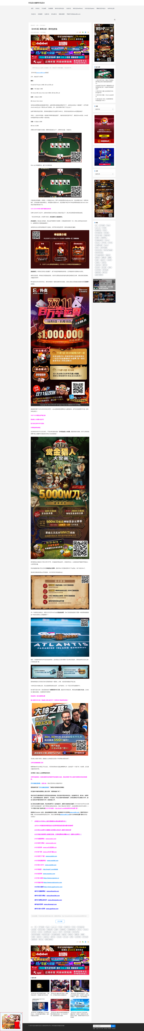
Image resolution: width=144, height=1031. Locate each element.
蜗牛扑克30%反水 (59, 8)
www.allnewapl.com (50, 904)
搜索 (113, 1026)
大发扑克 (68, 8)
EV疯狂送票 (49, 929)
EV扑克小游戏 (41, 929)
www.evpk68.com (50, 865)
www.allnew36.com (53, 891)
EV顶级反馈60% (71, 929)
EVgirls (47, 927)
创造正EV (39, 937)
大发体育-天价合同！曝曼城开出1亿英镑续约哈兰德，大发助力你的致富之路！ (105, 87)
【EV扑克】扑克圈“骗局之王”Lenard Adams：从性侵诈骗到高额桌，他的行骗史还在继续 (40, 1014)
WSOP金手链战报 (36, 934)
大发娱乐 (97, 262)
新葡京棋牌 (61, 14)
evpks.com (54, 927)
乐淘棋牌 (40, 14)
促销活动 (70, 934)
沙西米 (71, 937)
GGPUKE (34, 932)
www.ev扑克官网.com (50, 847)
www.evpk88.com (52, 860)
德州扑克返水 (36, 32)
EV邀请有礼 (63, 929)
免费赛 (82, 934)
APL (36, 927)
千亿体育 (44, 8)
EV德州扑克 (67, 927)
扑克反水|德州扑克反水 (36, 3)
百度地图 (58, 1025)
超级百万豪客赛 (49, 939)
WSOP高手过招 (45, 934)
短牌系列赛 (34, 939)
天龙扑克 (33, 14)
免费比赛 (77, 934)
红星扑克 (47, 14)
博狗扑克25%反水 (101, 8)
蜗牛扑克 (41, 939)
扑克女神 (59, 937)
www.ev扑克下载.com (50, 852)
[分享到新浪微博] (80, 32)
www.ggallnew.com (52, 908)
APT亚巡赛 (41, 927)
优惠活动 (64, 934)
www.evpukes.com (49, 873)
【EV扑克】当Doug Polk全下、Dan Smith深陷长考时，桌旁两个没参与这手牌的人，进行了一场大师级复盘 (79, 995)
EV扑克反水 (42, 25)
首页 (32, 8)
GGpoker (86, 929)
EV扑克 (37, 8)
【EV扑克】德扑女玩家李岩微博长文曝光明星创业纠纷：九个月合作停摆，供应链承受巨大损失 (60, 1014)
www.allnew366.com (53, 895)
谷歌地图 (62, 1025)
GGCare (79, 929)
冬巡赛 (33, 937)
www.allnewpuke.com (55, 900)
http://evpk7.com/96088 (61, 808)
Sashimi (55, 932)
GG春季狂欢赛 (47, 932)
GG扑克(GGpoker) (89, 8)
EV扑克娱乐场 (80, 927)
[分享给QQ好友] (85, 32)
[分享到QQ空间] (88, 32)
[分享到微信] (83, 32)
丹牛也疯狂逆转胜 (44, 787)
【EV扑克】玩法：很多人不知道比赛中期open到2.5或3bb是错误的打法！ (104, 81)
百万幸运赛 (85, 937)
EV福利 (56, 929)
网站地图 (54, 1025)
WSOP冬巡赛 (67, 932)
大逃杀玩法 (46, 937)
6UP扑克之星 (111, 8)
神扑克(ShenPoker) (78, 8)
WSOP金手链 (75, 932)
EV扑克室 (34, 929)
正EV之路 (65, 937)
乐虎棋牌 (50, 8)
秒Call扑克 (54, 14)
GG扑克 (40, 932)
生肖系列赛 (77, 937)
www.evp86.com (40, 72)
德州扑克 (53, 937)
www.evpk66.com (51, 856)
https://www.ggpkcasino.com (53, 887)
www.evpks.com (51, 838)
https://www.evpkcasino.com (52, 882)
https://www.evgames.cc (51, 878)
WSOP (60, 932)
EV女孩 (60, 927)
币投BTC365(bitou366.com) (73, 14)
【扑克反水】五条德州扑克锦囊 (102, 77)
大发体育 (109, 260)
